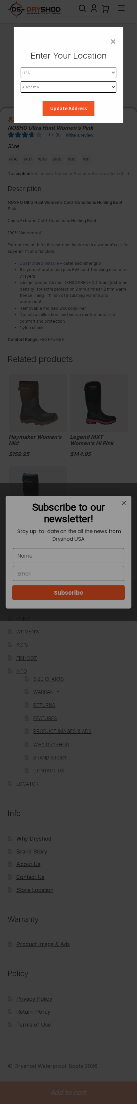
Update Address (68, 108)
